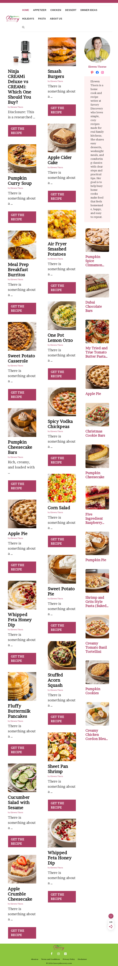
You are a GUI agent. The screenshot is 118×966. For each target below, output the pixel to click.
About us (56, 18)
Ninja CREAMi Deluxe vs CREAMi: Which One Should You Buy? (19, 87)
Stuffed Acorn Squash (55, 680)
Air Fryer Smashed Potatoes (57, 249)
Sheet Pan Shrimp (58, 769)
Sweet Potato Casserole (21, 358)
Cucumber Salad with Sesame (19, 802)
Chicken (55, 10)
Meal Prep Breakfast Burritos (18, 269)
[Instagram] (58, 954)
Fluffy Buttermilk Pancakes (19, 711)
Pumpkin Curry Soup (20, 180)
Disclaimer (82, 959)
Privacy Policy (69, 959)
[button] (23, 27)
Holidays (28, 18)
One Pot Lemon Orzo (60, 337)
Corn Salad (59, 507)
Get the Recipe (17, 131)
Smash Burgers (56, 74)
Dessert (70, 10)
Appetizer (39, 10)
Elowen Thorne (97, 66)
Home (25, 10)
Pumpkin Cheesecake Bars (20, 447)
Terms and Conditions (50, 959)
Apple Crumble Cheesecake (20, 894)
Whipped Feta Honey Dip (20, 619)
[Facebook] (51, 954)
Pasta (42, 18)
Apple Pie (17, 533)
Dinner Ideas (88, 10)
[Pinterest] (65, 954)
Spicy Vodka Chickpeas (60, 424)
